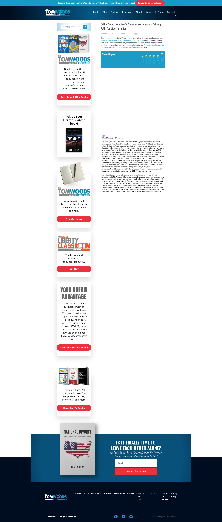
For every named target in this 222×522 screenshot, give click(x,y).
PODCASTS (96, 493)
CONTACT (152, 493)
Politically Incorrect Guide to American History (119, 40)
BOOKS (77, 493)
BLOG (86, 493)
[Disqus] (133, 103)
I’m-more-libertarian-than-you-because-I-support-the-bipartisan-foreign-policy (132, 46)
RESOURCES (119, 493)
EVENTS (107, 493)
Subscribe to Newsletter (150, 3)
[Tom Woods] (57, 11)
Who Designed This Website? (165, 517)
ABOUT (130, 493)
